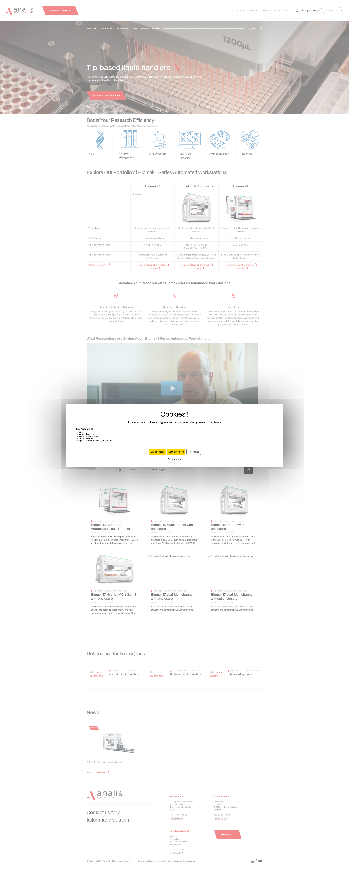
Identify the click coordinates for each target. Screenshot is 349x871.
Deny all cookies (176, 452)
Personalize (193, 452)
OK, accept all (157, 452)
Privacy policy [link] (174, 459)
